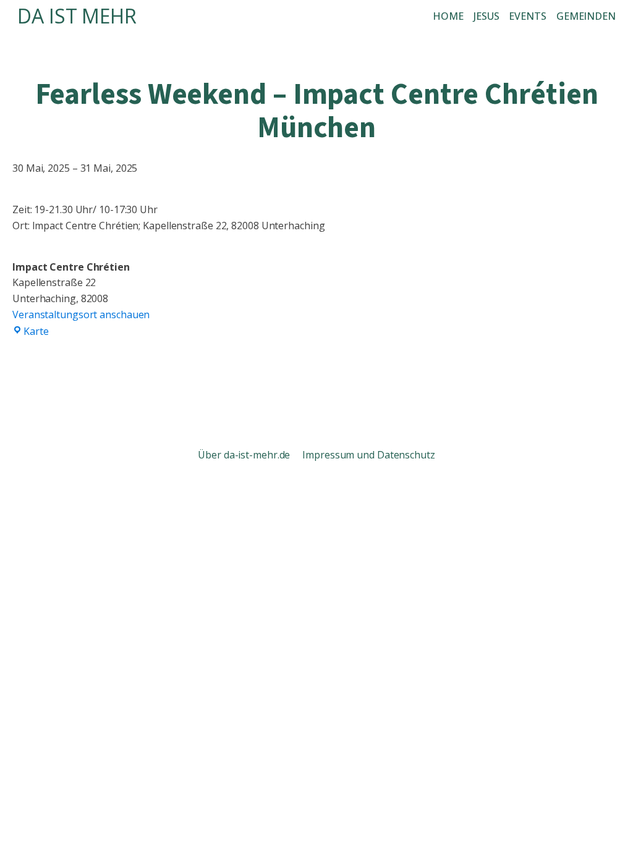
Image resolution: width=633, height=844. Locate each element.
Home (448, 16)
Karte (35, 331)
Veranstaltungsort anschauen (81, 314)
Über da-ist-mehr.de (245, 455)
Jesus (486, 16)
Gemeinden (586, 16)
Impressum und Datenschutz (368, 455)
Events (527, 16)
